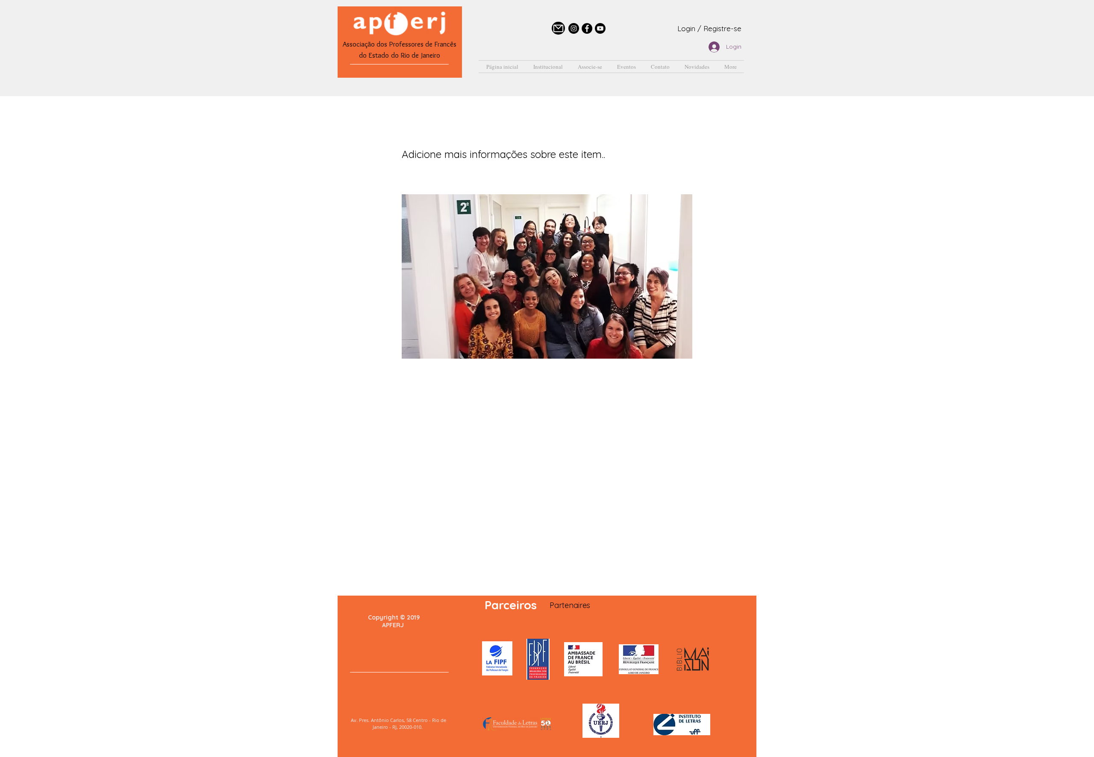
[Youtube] (600, 28)
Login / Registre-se (709, 28)
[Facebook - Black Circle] (587, 28)
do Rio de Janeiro (415, 55)
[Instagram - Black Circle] (573, 28)
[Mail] (558, 28)
